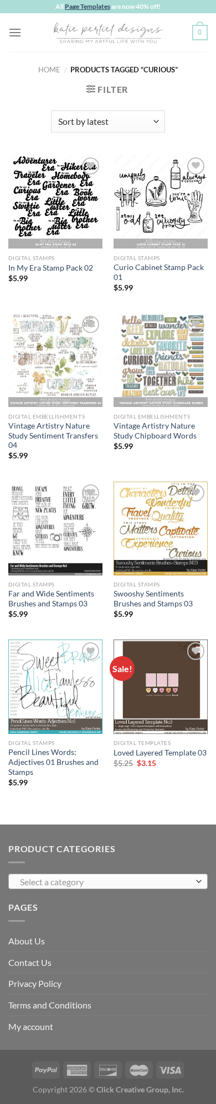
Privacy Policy (34, 983)
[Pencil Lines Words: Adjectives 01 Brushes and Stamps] (55, 686)
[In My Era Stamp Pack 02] (55, 202)
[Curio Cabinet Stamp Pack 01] (161, 202)
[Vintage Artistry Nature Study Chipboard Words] (161, 360)
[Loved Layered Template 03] (161, 686)
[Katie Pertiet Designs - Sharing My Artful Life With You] (108, 32)
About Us (26, 941)
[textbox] (105, 882)
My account (30, 1026)
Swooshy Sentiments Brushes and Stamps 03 (153, 598)
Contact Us (30, 962)
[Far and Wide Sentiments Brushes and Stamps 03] (55, 528)
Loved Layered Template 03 (160, 752)
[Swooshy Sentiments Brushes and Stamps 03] (161, 528)
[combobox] (108, 881)
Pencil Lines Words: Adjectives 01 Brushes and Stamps (53, 762)
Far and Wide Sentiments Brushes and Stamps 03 (51, 598)
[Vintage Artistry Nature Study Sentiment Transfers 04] (55, 360)
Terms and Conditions (49, 1005)
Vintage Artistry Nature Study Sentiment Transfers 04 (53, 435)
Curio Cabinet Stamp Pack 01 (159, 272)
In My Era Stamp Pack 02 (50, 267)
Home (49, 69)
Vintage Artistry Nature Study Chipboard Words (155, 430)
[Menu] (15, 32)
